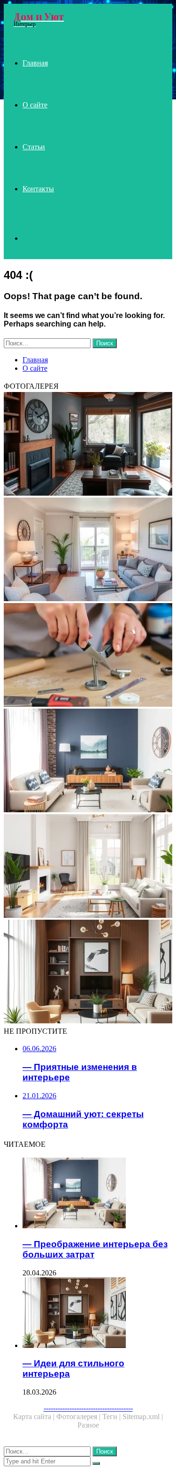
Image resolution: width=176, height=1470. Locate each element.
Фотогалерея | (79, 1417)
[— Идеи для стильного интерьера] (88, 972)
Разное (88, 1425)
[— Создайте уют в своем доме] (88, 550)
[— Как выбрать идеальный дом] (88, 867)
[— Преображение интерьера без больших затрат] (88, 761)
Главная (35, 63)
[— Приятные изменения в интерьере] (88, 445)
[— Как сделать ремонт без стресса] (88, 656)
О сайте (35, 105)
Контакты (38, 189)
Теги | (112, 1417)
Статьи (34, 147)
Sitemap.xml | (142, 1417)
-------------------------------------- (88, 1408)
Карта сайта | (34, 1417)
